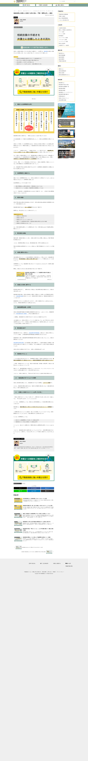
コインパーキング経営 (63, 37)
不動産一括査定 (62, 16)
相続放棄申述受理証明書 (19, 342)
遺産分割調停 (61, 57)
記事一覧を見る (32, 563)
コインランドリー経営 (63, 41)
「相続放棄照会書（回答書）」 (21, 313)
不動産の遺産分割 (62, 61)
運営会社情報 (44, 571)
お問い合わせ (49, 571)
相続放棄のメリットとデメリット (65, 92)
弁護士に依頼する (57, 563)
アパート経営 (61, 31)
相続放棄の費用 (62, 88)
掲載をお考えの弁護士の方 (36, 571)
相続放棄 (45, 51)
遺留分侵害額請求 (62, 70)
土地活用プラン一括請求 (64, 45)
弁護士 (24, 483)
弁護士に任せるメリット (64, 98)
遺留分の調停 (61, 72)
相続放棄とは (61, 82)
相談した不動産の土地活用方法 (65, 29)
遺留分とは (61, 69)
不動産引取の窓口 (69, 566)
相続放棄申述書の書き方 (64, 94)
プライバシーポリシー (60, 571)
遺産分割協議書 (62, 55)
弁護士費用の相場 (62, 100)
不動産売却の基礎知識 (63, 14)
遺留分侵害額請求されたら (64, 74)
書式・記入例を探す (44, 563)
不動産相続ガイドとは (27, 571)
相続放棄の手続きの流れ (64, 84)
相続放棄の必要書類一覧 (64, 86)
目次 (33, 98)
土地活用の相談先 (62, 28)
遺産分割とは (61, 53)
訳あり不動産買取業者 (63, 18)
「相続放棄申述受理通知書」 (34, 332)
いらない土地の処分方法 (64, 20)
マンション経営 (62, 33)
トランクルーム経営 (63, 39)
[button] (74, 1)
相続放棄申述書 (19, 296)
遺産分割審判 (61, 59)
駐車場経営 (61, 35)
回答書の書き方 (62, 96)
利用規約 (54, 571)
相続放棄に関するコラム (18, 483)
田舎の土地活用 (62, 43)
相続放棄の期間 (62, 90)
